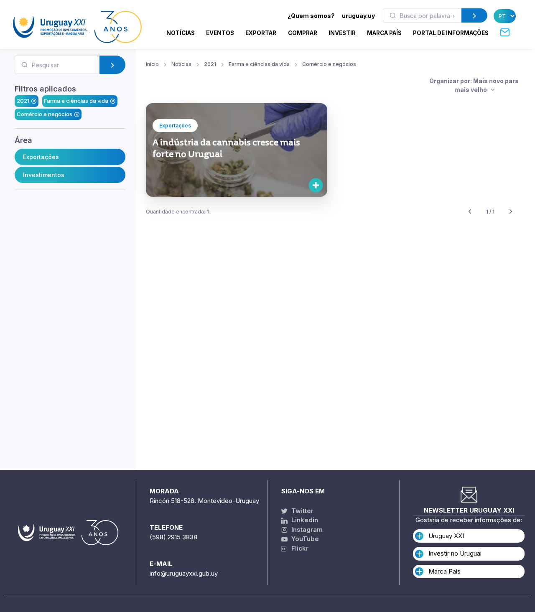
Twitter (301, 511)
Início (152, 64)
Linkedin (304, 520)
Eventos (220, 33)
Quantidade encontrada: (177, 211)
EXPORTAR (260, 33)
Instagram (306, 529)
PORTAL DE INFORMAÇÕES (451, 33)
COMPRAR (302, 33)
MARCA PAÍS (384, 33)
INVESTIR (342, 33)
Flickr (297, 548)
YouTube (304, 539)
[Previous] (470, 212)
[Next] (511, 212)
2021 (23, 100)
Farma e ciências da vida (76, 100)
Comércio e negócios (44, 114)
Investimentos (43, 174)
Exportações (41, 156)
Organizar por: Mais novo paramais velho (474, 85)
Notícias (180, 33)
